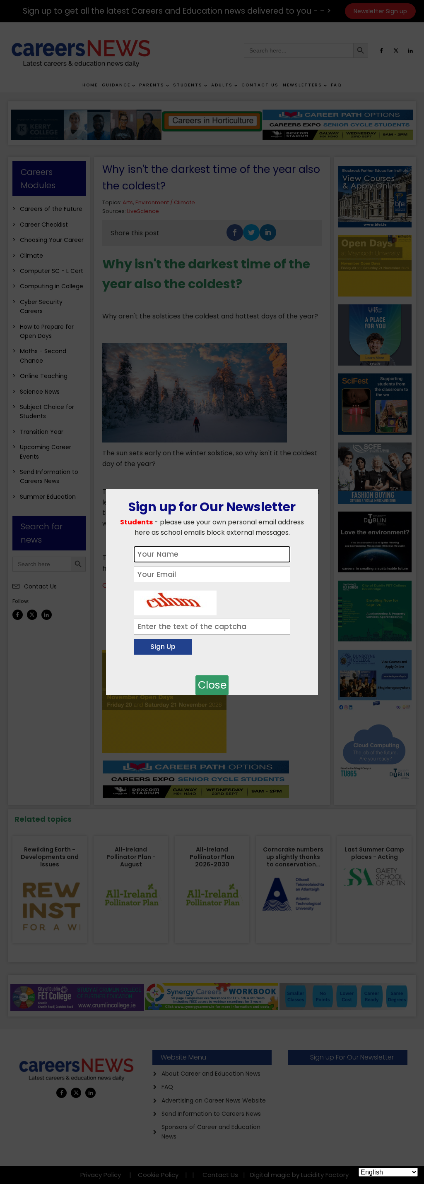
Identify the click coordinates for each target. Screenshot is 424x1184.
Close (212, 685)
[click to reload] (175, 600)
